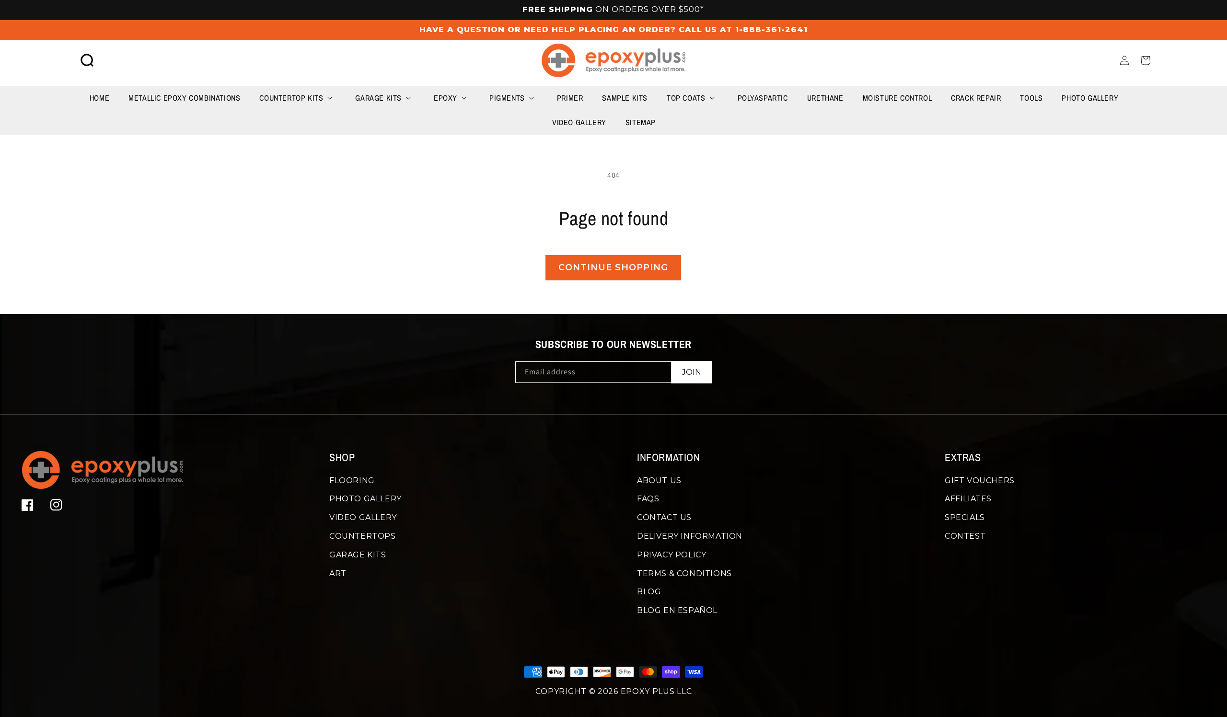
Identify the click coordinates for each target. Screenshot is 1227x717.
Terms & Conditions (684, 573)
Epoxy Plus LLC (656, 691)
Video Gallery (363, 517)
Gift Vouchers (980, 480)
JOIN (691, 372)
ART (338, 573)
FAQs (648, 498)
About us (659, 480)
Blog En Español (677, 610)
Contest (965, 536)
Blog (649, 591)
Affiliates (968, 498)
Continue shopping (613, 267)
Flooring (352, 480)
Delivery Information (689, 536)
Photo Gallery (365, 498)
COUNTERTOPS (362, 536)
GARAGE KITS (357, 554)
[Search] (87, 60)
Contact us (664, 517)
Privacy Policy (671, 554)
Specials (965, 517)
